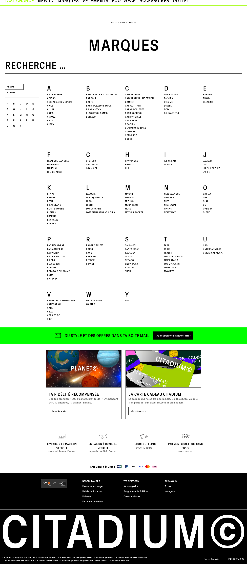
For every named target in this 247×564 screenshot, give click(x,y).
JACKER (207, 160)
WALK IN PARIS (94, 300)
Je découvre (138, 411)
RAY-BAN (91, 256)
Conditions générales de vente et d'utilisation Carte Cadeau (31, 560)
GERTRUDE (92, 164)
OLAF (205, 201)
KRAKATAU (52, 219)
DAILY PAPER (171, 94)
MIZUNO (129, 201)
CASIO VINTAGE (133, 116)
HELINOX (130, 164)
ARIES (50, 113)
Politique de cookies (47, 557)
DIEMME (168, 101)
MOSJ (128, 208)
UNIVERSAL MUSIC (213, 252)
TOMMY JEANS (172, 263)
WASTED (90, 304)
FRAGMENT (53, 164)
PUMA (50, 274)
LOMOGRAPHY (93, 208)
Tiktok (168, 486)
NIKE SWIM (170, 204)
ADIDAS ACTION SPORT (59, 101)
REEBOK (90, 260)
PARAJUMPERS (55, 249)
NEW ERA (169, 197)
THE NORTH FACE (173, 256)
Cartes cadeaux (132, 496)
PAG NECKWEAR (56, 245)
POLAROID (52, 267)
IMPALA (168, 164)
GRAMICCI (91, 168)
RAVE (89, 252)
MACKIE (129, 193)
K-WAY (50, 193)
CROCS (128, 138)
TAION (167, 249)
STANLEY (129, 267)
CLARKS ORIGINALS (135, 127)
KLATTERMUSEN (55, 208)
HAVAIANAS (131, 160)
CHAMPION (131, 120)
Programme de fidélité (136, 491)
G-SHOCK (91, 160)
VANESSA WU (54, 304)
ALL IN (50, 109)
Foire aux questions (93, 501)
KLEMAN (51, 212)
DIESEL (168, 105)
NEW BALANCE (172, 193)
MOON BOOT (131, 204)
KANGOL (51, 197)
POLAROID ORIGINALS (58, 271)
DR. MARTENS (171, 113)
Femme (10, 86)
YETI (127, 300)
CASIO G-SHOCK (133, 113)
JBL (205, 164)
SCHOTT (129, 256)
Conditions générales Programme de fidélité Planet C (84, 560)
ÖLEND (206, 212)
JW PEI (207, 171)
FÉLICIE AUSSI (54, 171)
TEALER (168, 252)
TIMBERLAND (171, 260)
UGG (205, 245)
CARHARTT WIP (133, 105)
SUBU (128, 271)
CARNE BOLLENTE (134, 109)
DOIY (166, 109)
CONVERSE (131, 135)
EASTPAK (208, 94)
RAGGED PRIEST (94, 245)
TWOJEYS (169, 271)
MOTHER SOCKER (134, 212)
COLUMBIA (130, 131)
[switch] (62, 484)
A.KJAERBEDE (54, 94)
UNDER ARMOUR (212, 249)
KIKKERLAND (54, 204)
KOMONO (51, 216)
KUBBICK (52, 223)
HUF (127, 168)
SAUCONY (130, 252)
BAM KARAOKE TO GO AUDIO (101, 94)
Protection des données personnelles (75, 557)
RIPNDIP (90, 263)
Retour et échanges (93, 486)
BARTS (89, 101)
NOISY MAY (170, 212)
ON (204, 204)
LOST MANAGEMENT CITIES (100, 212)
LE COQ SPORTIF (94, 197)
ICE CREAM (170, 160)
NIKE (166, 201)
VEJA (50, 311)
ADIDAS (51, 98)
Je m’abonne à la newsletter (173, 335)
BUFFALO (91, 116)
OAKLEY (207, 193)
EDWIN (206, 98)
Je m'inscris (59, 411)
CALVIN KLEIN (132, 94)
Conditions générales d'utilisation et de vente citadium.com (120, 557)
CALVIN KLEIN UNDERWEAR (140, 98)
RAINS (89, 249)
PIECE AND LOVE (56, 256)
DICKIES (168, 98)
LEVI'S (89, 204)
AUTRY (50, 124)
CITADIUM (130, 124)
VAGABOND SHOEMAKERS (61, 300)
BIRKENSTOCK (93, 109)
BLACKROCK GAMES (97, 113)
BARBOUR (91, 98)
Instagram (170, 491)
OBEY (206, 197)
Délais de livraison (92, 491)
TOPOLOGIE (170, 267)
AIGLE (50, 105)
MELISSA (129, 197)
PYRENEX (52, 278)
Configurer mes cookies (24, 557)
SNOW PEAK (131, 263)
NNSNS (168, 208)
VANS (50, 307)
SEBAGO (129, 260)
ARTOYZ (51, 116)
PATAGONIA (53, 252)
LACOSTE (91, 193)
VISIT (49, 319)
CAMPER (129, 101)
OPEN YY (207, 208)
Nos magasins (131, 486)
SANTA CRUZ (132, 249)
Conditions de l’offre (119, 560)
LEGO (89, 201)
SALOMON (130, 245)
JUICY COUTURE (211, 168)
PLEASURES (53, 263)
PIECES (51, 260)
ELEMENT (208, 101)
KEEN (50, 201)
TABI (166, 245)
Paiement (87, 496)
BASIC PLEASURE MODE (99, 105)
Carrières (7, 557)
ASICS (50, 120)
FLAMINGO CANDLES (58, 160)
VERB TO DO (53, 315)
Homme (11, 92)
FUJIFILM (52, 168)
